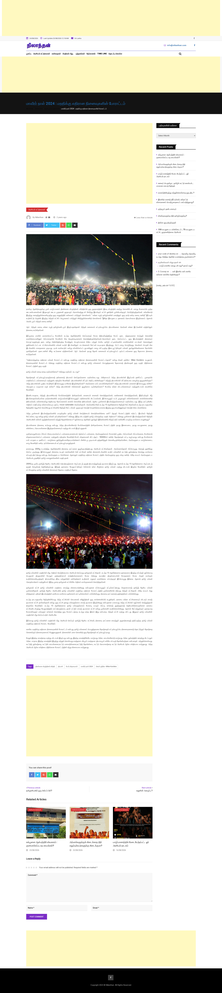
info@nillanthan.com (176, 45)
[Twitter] (38, 774)
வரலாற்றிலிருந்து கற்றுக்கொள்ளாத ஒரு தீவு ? (176, 193)
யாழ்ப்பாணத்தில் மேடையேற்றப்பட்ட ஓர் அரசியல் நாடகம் (172, 175)
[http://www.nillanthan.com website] (46, 217)
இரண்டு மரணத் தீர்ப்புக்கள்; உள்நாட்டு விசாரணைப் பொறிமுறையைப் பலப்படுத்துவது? (175, 200)
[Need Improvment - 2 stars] (29, 867)
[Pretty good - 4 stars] (34, 867)
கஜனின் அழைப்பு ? (144, 790)
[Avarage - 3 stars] (31, 867)
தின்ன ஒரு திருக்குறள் (167, 223)
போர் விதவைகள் (72, 666)
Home (30, 109)
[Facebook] (32, 774)
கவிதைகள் (56, 54)
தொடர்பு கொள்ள (115, 54)
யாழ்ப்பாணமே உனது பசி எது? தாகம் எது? (175, 266)
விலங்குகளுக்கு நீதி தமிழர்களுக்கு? (172, 216)
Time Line (102, 54)
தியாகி (60, 666)
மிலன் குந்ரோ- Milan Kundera (106, 666)
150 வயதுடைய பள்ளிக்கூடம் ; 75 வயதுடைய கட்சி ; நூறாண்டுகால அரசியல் (175, 230)
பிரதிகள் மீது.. (68, 54)
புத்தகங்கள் (80, 54)
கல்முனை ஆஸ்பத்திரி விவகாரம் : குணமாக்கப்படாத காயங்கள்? (170, 156)
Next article (146, 788)
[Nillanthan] (49, 217)
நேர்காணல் (91, 54)
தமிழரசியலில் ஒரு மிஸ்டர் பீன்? (39, 790)
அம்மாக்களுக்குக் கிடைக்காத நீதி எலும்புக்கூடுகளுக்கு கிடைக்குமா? (170, 165)
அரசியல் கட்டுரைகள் (41, 54)
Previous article (33, 788)
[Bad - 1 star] (26, 867)
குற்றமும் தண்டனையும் (167, 209)
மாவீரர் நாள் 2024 (87, 666)
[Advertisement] (111, 18)
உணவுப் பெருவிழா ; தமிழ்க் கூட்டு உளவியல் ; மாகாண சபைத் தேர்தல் (175, 184)
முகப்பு (28, 54)
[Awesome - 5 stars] (36, 867)
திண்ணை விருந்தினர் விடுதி (45, 666)
